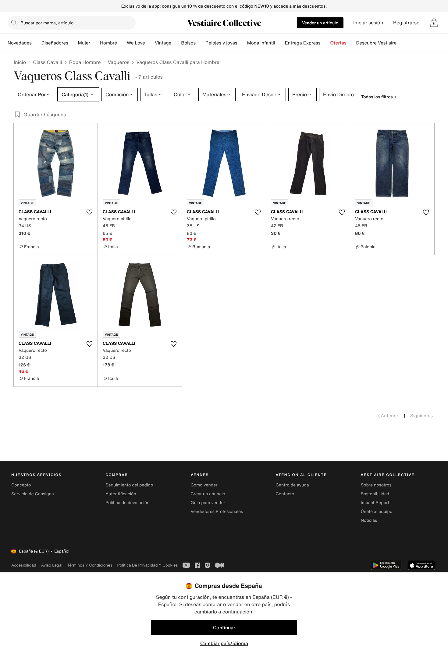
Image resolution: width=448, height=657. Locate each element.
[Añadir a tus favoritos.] (89, 212)
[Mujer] (95, 43)
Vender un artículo (320, 22)
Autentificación (120, 494)
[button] (434, 23)
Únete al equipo (377, 511)
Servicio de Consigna (32, 494)
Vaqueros (119, 62)
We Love (136, 43)
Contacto (285, 494)
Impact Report (375, 503)
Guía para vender (207, 503)
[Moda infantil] (280, 43)
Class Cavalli (47, 62)
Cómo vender (203, 485)
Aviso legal (51, 565)
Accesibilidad (23, 565)
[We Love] (150, 43)
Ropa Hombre (85, 62)
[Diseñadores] (73, 43)
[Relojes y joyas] (242, 43)
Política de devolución (127, 503)
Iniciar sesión (368, 22)
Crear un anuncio (207, 494)
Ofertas (338, 43)
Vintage (163, 43)
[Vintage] (176, 43)
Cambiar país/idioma (224, 643)
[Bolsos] (200, 43)
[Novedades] (36, 43)
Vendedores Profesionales (216, 511)
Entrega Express (303, 43)
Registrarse (406, 22)
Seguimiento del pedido (129, 485)
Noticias (369, 520)
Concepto (21, 485)
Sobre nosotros (376, 485)
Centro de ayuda (292, 485)
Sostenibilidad (375, 494)
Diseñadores (54, 43)
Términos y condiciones (89, 565)
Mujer (84, 43)
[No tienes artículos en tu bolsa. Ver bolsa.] (434, 23)
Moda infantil (261, 43)
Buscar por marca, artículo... (48, 22)
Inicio (20, 62)
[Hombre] (121, 43)
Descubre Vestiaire (376, 43)
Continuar (224, 627)
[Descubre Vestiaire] (401, 43)
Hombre (108, 43)
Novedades (20, 43)
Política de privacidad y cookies (147, 565)
